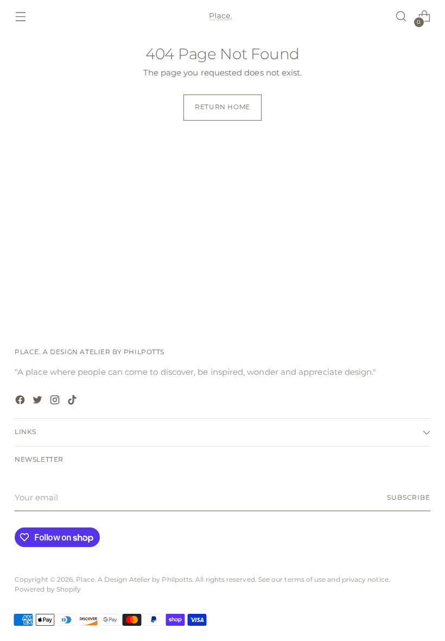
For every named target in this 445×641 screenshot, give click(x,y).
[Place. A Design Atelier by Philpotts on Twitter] (38, 401)
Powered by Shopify (48, 589)
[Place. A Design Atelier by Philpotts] (222, 16)
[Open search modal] (401, 16)
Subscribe (408, 497)
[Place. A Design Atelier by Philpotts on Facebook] (21, 401)
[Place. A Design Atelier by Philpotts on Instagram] (55, 401)
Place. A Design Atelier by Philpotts (134, 579)
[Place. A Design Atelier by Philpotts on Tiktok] (73, 401)
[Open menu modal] (20, 16)
